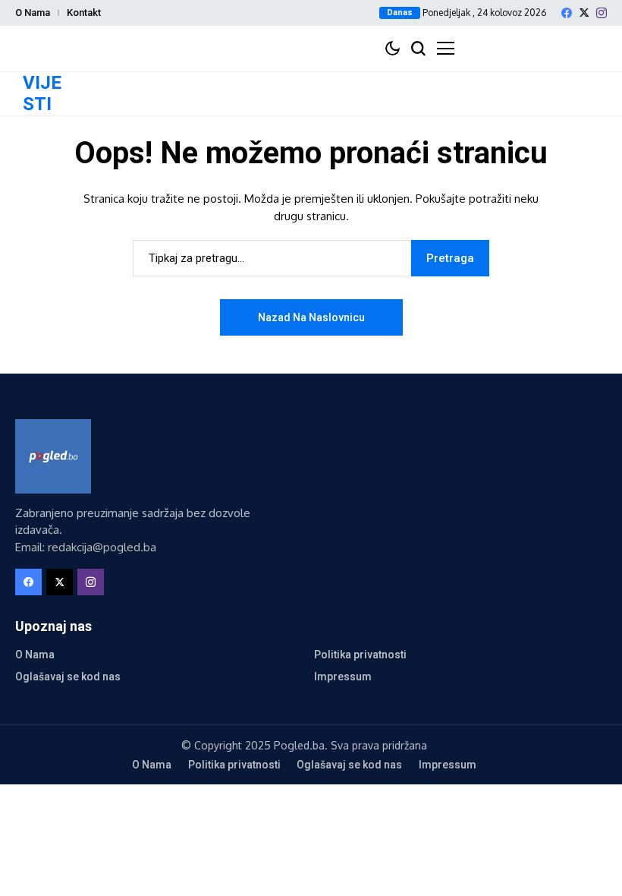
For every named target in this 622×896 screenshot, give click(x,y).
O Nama (32, 12)
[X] (584, 12)
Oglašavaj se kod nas (68, 676)
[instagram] (601, 13)
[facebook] (566, 13)
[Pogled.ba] (53, 456)
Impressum (343, 676)
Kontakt (84, 12)
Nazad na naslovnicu (311, 317)
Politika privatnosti (360, 654)
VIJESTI (42, 93)
